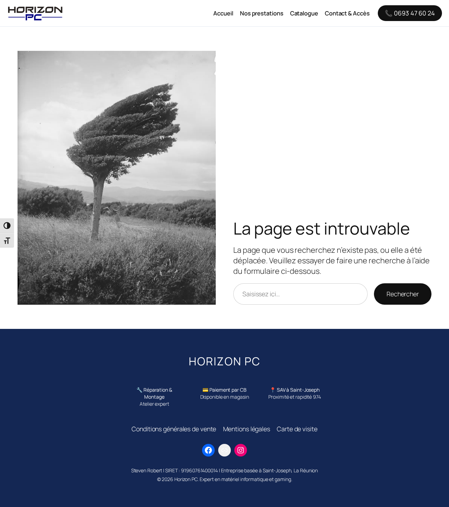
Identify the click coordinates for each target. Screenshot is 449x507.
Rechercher (403, 294)
